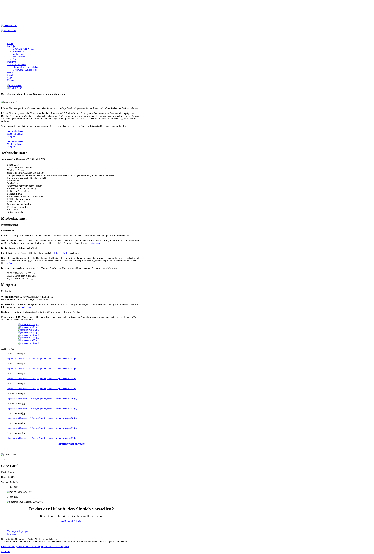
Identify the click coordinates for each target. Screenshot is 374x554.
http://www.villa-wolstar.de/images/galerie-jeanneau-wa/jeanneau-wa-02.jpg (42, 358)
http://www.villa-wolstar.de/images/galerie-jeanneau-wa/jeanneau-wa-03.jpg (42, 368)
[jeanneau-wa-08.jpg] (28, 340)
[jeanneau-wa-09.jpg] (28, 343)
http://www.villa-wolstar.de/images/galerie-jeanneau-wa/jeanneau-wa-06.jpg (42, 398)
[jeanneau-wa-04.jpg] (28, 329)
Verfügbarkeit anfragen (71, 443)
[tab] (15, 141)
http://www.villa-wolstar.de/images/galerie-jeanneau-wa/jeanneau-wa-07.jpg (42, 408)
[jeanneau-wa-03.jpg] (28, 327)
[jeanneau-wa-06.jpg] (28, 335)
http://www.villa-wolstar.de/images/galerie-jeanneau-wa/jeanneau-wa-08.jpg (42, 418)
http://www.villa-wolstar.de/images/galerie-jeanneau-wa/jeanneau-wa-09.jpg (42, 428)
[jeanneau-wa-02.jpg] (28, 324)
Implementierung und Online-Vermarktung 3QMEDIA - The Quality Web (35, 546)
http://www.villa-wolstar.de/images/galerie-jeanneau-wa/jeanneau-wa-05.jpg (42, 388)
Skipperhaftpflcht (62, 253)
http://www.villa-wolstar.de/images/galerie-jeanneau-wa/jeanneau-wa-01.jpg (42, 438)
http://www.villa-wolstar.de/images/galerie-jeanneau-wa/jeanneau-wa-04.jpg (42, 378)
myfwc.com (94, 243)
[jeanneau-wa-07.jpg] (28, 337)
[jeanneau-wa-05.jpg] (28, 332)
